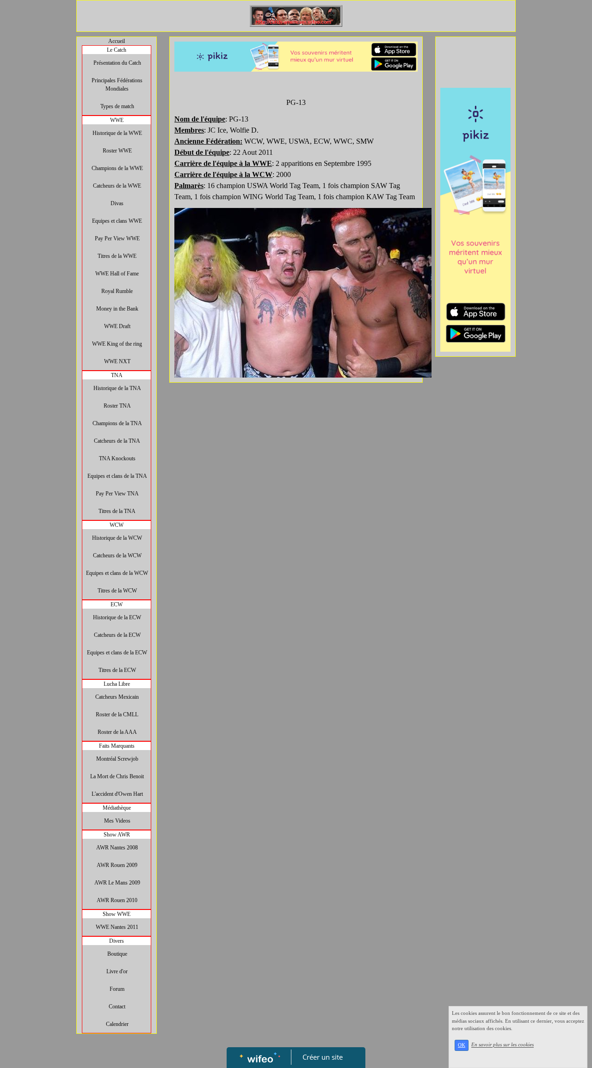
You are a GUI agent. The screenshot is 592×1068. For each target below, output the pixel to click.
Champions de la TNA (117, 423)
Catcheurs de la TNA (117, 441)
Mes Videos (117, 821)
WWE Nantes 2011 (117, 927)
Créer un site (322, 1057)
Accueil (116, 41)
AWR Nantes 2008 (117, 847)
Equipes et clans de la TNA (117, 476)
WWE (116, 120)
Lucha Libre (117, 684)
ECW (117, 604)
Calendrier (117, 1024)
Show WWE (116, 914)
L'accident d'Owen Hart (117, 794)
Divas (117, 203)
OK (461, 1045)
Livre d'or (117, 971)
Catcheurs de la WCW (117, 555)
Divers (116, 941)
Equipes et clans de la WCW (117, 573)
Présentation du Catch (117, 63)
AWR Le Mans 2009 (117, 882)
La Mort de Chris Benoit (117, 776)
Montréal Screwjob (117, 759)
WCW (116, 525)
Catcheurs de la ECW (117, 635)
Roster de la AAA (117, 732)
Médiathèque (117, 808)
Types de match (117, 106)
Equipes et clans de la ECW (117, 652)
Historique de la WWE (117, 133)
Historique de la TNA (117, 388)
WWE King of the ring (117, 344)
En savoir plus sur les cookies (502, 1045)
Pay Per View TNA (117, 493)
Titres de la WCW (117, 590)
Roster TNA (117, 406)
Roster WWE (117, 150)
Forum (117, 989)
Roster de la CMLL (117, 714)
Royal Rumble (117, 291)
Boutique (117, 954)
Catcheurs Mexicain (117, 697)
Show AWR (117, 834)
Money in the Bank (117, 308)
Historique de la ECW (117, 617)
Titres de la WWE (117, 256)
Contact (117, 1006)
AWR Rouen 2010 (117, 900)
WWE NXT (117, 361)
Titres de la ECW (117, 670)
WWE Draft (117, 326)
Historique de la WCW (117, 538)
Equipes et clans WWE (117, 221)
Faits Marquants (117, 746)
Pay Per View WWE (117, 238)
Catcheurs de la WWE (117, 186)
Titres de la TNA (117, 511)
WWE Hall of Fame (117, 273)
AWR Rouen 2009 (117, 865)
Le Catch (116, 50)
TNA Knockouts (117, 458)
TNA (117, 375)
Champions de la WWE (117, 168)
